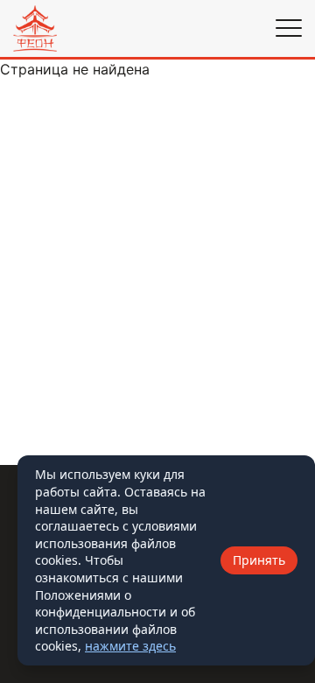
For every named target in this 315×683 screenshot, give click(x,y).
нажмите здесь (130, 645)
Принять (259, 560)
